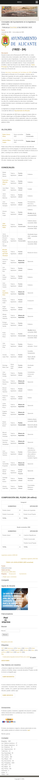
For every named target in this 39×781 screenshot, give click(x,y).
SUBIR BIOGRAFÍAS (8, 676)
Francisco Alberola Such (5, 182)
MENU (19, 2)
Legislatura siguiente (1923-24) (29, 558)
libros (33, 650)
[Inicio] (19, 16)
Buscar (3, 630)
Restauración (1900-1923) (8, 572)
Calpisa (19, 648)
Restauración (12, 574)
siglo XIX (19, 652)
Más (2, 654)
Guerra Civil (8, 650)
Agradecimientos (15, 657)
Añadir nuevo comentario (9, 577)
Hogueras (17, 650)
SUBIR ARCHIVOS (7, 695)
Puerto (11, 652)
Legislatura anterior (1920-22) (9, 555)
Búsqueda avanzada (7, 642)
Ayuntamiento (22, 574)
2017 (2, 648)
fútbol (33, 648)
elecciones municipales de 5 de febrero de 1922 (18, 72)
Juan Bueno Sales (4, 225)
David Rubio (13, 27)
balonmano (11, 648)
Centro (26, 648)
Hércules (25, 650)
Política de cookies (25, 657)
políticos (3, 652)
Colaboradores (7, 657)
